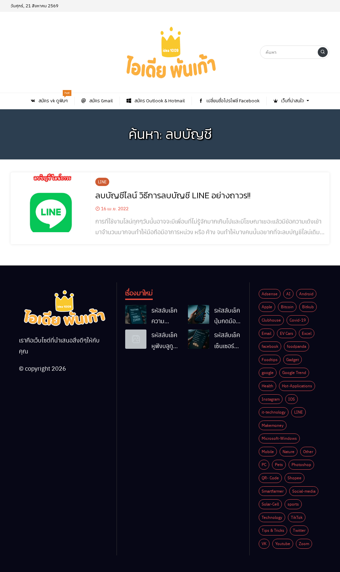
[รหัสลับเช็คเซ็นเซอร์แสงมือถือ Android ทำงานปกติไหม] (198, 339)
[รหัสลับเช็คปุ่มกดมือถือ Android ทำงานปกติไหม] (198, 314)
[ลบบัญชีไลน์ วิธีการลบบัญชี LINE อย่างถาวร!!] (50, 202)
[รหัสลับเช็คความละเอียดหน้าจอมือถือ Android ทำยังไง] (135, 314)
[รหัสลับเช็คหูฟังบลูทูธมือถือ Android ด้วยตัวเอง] (135, 339)
